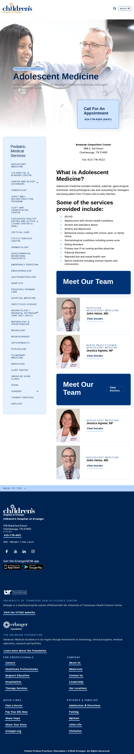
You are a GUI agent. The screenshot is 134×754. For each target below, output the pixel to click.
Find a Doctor (13, 705)
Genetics (17, 283)
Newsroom (75, 669)
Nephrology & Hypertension (20, 323)
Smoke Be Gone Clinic (20, 377)
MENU (123, 8)
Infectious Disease (24, 304)
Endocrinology (21, 271)
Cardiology (19, 190)
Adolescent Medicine (19, 165)
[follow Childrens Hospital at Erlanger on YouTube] (15, 552)
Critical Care (20, 232)
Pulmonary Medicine (18, 356)
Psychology (19, 349)
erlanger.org (13, 731)
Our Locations (78, 688)
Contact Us (76, 675)
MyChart (74, 718)
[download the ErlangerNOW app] (13, 569)
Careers (10, 662)
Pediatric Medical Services (88, 84)
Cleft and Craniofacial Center (20, 210)
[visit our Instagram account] (33, 552)
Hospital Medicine (23, 298)
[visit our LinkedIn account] (24, 552)
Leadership (76, 682)
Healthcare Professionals (21, 669)
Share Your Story (15, 724)
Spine (14, 385)
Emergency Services (24, 264)
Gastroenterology (23, 277)
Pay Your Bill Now (16, 711)
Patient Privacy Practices (38, 751)
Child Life (75, 724)
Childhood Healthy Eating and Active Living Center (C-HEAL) (24, 222)
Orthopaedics (20, 343)
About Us (75, 662)
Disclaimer (60, 751)
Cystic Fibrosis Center (21, 239)
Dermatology (20, 247)
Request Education (17, 675)
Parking (74, 711)
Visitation (75, 731)
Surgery (16, 391)
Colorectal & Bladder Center (21, 174)
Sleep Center (19, 370)
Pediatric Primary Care (23, 290)
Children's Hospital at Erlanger (44, 84)
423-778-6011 (12, 535)
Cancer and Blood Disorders (23, 182)
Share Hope (12, 718)
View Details (95, 318)
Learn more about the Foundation (25, 650)
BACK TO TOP (12, 488)
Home (16, 84)
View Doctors (115, 389)
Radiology (18, 364)
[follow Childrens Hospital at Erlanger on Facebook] (6, 552)
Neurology (18, 330)
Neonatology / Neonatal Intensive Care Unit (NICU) (24, 313)
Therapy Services (22, 397)
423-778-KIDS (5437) (97, 119)
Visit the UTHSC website (19, 612)
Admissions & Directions (84, 705)
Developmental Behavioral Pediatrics (21, 256)
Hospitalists (13, 682)
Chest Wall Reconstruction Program (22, 199)
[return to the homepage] (19, 515)
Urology (16, 403)
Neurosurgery (20, 336)
